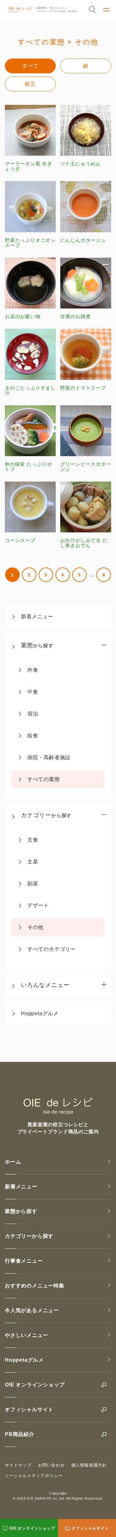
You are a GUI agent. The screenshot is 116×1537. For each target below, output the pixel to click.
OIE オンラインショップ (34, 1384)
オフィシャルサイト (29, 1409)
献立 (30, 84)
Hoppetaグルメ (40, 1013)
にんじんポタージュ (83, 240)
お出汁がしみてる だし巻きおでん (84, 543)
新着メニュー (37, 616)
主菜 (32, 861)
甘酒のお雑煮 (75, 316)
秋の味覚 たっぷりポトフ (28, 466)
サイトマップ (18, 1465)
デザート (38, 905)
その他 (35, 927)
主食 (32, 839)
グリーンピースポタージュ (85, 466)
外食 (32, 670)
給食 (32, 735)
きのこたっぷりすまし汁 (30, 390)
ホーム (13, 1161)
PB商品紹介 (19, 1434)
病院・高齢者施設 (49, 757)
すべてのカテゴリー (51, 949)
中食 (32, 692)
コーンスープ (20, 540)
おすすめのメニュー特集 (34, 1285)
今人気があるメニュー (32, 1310)
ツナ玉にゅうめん (80, 163)
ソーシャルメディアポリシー (34, 1475)
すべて (30, 66)
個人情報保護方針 (89, 1465)
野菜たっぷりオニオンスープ (30, 242)
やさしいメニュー (26, 1335)
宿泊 (32, 713)
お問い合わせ (51, 1465)
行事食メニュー (24, 1261)
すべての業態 (43, 779)
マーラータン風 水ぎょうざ (28, 166)
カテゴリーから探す (29, 1236)
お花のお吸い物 (23, 316)
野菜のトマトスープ (83, 387)
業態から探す (21, 1211)
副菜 (32, 883)
